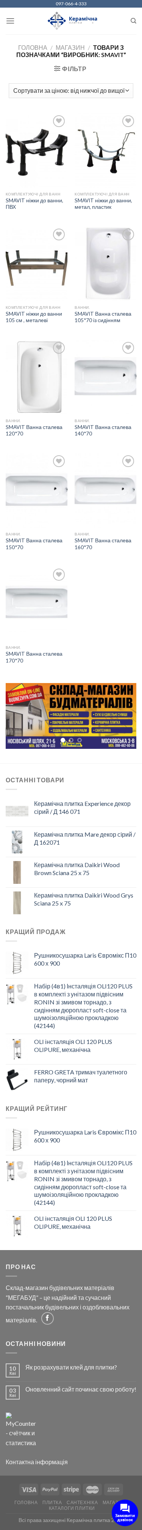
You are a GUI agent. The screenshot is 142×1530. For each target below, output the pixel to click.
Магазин (70, 47)
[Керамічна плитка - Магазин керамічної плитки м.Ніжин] (71, 21)
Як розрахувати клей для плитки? (71, 1367)
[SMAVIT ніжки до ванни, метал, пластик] (105, 150)
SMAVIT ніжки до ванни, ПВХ (34, 203)
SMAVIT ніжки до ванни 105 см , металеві (34, 317)
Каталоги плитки (72, 1508)
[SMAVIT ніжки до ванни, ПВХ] (36, 150)
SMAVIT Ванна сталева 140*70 (103, 430)
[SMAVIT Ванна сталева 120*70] (36, 377)
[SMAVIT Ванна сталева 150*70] (36, 490)
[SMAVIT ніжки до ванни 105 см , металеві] (36, 264)
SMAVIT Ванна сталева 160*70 (103, 543)
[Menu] (10, 20)
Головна (32, 47)
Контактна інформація (37, 1462)
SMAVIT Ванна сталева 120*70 (34, 430)
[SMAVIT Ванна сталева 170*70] (36, 604)
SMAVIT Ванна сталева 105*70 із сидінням (103, 317)
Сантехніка (82, 1503)
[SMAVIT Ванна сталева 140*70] (105, 377)
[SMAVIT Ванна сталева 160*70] (105, 490)
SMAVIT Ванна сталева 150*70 (34, 543)
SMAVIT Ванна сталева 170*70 (34, 657)
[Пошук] (133, 21)
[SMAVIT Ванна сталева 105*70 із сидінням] (105, 264)
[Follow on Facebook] (47, 1318)
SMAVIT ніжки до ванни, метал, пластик (103, 203)
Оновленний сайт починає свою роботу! (80, 1389)
